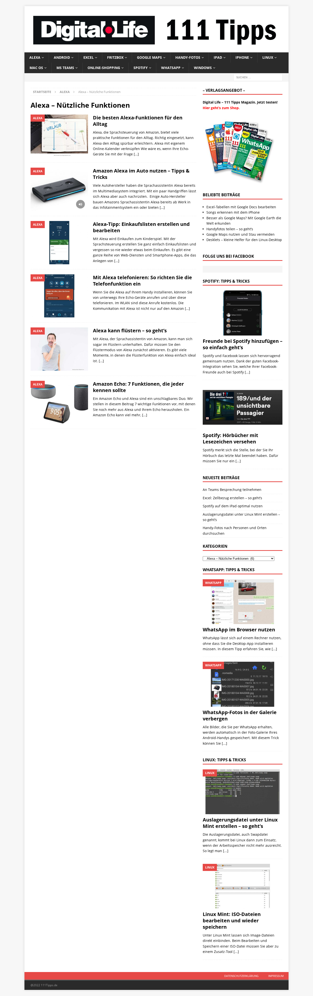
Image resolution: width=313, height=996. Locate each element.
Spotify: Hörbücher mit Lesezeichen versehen (230, 438)
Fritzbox (115, 57)
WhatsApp (170, 67)
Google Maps (149, 57)
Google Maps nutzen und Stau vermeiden (240, 234)
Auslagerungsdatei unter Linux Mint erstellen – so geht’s (240, 822)
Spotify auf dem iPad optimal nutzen (233, 506)
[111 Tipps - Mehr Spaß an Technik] (156, 49)
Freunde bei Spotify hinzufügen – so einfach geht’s (242, 344)
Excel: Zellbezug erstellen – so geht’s (232, 498)
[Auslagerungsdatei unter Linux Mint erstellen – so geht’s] (242, 791)
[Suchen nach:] (258, 77)
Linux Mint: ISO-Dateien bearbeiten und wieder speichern (232, 920)
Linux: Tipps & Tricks (224, 760)
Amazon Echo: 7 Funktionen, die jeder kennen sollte (138, 387)
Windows (203, 67)
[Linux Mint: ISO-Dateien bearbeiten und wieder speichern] (242, 886)
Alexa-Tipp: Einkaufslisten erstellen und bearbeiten (141, 227)
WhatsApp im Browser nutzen (239, 629)
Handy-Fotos (187, 57)
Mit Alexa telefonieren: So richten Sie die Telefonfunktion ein (142, 280)
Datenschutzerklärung (241, 976)
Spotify (141, 67)
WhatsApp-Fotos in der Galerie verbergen (240, 715)
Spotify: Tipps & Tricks (226, 281)
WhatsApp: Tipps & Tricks (229, 569)
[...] (247, 372)
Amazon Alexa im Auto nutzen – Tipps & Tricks (141, 173)
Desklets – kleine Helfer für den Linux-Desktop (244, 239)
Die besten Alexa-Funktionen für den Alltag (137, 120)
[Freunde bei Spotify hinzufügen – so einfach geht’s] (242, 312)
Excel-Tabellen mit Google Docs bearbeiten (241, 207)
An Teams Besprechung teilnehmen (232, 489)
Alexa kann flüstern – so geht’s (130, 330)
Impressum (276, 976)
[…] (136, 154)
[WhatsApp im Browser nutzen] (242, 601)
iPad (218, 57)
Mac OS (36, 67)
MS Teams (65, 67)
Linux (267, 57)
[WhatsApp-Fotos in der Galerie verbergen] (242, 684)
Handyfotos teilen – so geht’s (229, 229)
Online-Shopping (104, 67)
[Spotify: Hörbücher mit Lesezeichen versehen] (242, 407)
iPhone (242, 57)
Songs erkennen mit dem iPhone (233, 212)
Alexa (34, 57)
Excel (88, 57)
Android (62, 57)
